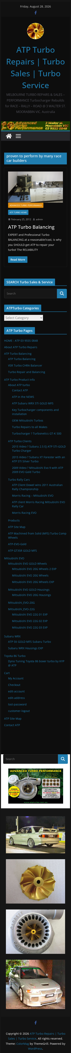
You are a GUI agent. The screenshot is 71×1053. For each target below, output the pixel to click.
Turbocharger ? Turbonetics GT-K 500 (36, 433)
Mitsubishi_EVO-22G (21, 609)
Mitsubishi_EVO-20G (21, 602)
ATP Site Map (16, 527)
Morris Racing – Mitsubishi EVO (32, 495)
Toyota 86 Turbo (14, 656)
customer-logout (19, 711)
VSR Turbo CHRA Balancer (25, 365)
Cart (7, 673)
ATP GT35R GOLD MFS (22, 550)
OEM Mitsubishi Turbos (27, 420)
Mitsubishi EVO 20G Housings (31, 595)
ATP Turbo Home (18, 212)
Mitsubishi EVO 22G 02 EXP (30, 621)
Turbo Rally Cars (19, 479)
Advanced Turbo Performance (26, 205)
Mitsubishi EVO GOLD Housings (29, 589)
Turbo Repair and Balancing (26, 372)
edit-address (16, 698)
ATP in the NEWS (23, 397)
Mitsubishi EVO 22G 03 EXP (30, 627)
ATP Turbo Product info (19, 379)
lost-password (17, 704)
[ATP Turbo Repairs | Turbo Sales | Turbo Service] (9, 136)
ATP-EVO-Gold (17, 544)
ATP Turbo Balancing (31, 227)
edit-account (16, 691)
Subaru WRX (12, 636)
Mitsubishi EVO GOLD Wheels (27, 563)
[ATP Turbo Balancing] (35, 187)
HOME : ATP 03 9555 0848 (21, 340)
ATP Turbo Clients (20, 441)
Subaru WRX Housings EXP (25, 648)
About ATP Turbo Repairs (20, 347)
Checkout (14, 685)
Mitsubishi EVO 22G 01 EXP (30, 614)
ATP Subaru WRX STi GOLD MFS (32, 403)
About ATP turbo (19, 385)
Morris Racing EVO (24, 513)
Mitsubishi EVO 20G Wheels (30, 575)
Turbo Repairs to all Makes (29, 427)
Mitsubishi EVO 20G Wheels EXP (33, 582)
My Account (15, 678)
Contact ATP (20, 390)
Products (14, 520)
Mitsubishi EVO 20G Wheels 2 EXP (34, 569)
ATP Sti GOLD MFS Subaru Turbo (29, 642)
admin (39, 219)
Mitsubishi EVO (14, 558)
